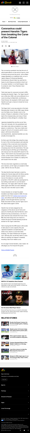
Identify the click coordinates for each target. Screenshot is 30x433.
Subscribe (4, 379)
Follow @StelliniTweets (7, 250)
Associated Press (13, 325)
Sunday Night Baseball (23, 21)
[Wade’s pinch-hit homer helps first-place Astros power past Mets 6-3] (5, 330)
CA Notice (15, 420)
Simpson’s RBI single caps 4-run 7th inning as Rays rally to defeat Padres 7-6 (19, 356)
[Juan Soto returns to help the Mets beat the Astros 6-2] (5, 351)
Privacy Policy (15, 419)
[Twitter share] (6, 46)
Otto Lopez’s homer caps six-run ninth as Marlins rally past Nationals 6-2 (18, 336)
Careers (7, 418)
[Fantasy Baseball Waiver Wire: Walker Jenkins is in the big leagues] (5, 344)
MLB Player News (12, 21)
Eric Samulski (12, 345)
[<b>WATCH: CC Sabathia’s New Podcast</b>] (15, 272)
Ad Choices (8, 419)
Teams (3, 21)
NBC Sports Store (24, 418)
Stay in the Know (5, 374)
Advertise (3, 418)
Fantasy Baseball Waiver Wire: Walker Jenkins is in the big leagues (18, 343)
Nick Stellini (5, 41)
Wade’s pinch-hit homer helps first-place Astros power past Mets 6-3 (18, 329)
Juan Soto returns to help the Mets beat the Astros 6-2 (18, 350)
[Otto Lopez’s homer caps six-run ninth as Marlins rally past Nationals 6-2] (5, 337)
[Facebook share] (2, 46)
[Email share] (9, 46)
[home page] (6, 2)
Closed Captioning (13, 418)
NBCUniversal (9, 422)
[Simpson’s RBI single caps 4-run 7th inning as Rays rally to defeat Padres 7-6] (5, 357)
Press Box (3, 419)
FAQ (19, 418)
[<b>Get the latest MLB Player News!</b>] (15, 298)
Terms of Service (20, 420)
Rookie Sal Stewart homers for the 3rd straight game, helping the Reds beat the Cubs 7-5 (18, 323)
